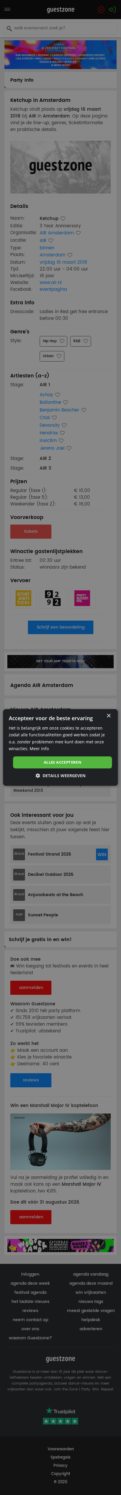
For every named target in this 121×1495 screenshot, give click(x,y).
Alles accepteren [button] (62, 762)
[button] (60, 776)
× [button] (108, 716)
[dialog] (60, 747)
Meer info (39, 748)
